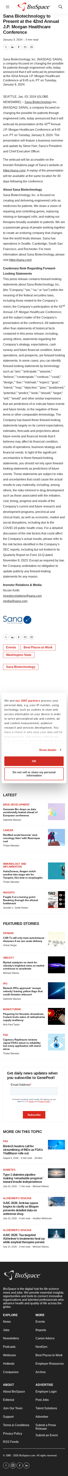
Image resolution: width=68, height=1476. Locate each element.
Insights (9, 892)
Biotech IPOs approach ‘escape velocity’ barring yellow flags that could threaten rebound (23, 991)
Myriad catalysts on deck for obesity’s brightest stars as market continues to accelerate (23, 965)
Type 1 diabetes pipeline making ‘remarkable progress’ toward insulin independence (23, 1178)
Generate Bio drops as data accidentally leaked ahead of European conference (20, 812)
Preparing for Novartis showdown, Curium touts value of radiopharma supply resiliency (24, 1017)
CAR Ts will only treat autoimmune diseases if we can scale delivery (23, 939)
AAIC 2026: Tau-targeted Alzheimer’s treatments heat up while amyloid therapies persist (24, 1238)
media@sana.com (15, 601)
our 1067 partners (27, 700)
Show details (47, 749)
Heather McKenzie (42, 1218)
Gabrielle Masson (12, 820)
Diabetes (9, 1169)
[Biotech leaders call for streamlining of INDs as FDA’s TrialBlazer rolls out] (56, 1144)
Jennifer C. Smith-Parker (15, 908)
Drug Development (16, 804)
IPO (5, 983)
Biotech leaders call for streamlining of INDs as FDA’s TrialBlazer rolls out (23, 1150)
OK (34, 761)
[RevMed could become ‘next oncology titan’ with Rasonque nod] (56, 837)
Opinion (8, 933)
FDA (5, 1035)
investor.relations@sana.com (22, 595)
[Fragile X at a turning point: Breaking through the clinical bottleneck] (56, 899)
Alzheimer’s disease (17, 1198)
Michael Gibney (11, 973)
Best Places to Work (38, 647)
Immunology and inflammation (14, 865)
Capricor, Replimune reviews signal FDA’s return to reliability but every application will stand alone (22, 1044)
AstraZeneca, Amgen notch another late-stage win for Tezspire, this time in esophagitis (22, 874)
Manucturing (12, 1009)
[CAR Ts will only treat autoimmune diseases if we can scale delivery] (56, 940)
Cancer (8, 830)
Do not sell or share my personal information (34, 774)
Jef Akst (38, 1158)
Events (11, 647)
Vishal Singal (10, 945)
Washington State (18, 654)
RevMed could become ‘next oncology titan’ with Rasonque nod (21, 838)
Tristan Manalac (11, 845)
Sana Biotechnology (38, 102)
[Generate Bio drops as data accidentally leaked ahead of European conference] (56, 811)
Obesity (8, 957)
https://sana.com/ (14, 170)
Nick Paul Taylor (11, 1024)
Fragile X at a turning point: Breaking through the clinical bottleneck (20, 900)
